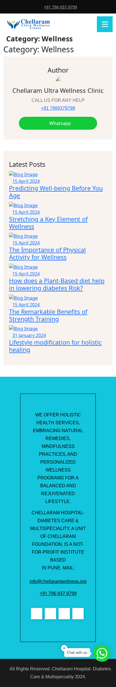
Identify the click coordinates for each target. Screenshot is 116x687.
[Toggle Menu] (106, 24)
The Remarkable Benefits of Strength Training (48, 315)
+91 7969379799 (58, 108)
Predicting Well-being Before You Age (56, 191)
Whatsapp (59, 123)
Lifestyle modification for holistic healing (55, 346)
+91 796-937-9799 (60, 7)
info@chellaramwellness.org (58, 581)
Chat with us (77, 652)
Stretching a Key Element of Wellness (48, 222)
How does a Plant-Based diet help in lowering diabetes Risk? (56, 284)
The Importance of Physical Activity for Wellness (47, 253)
